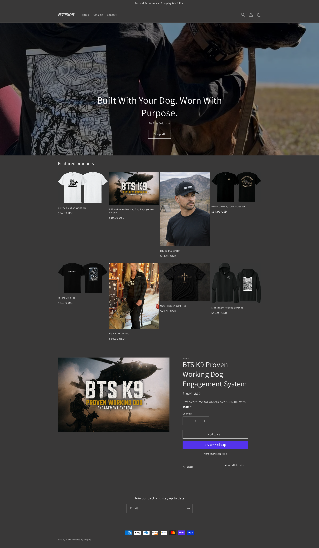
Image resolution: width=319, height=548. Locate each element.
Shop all (159, 134)
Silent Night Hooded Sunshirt (227, 307)
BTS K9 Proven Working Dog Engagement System (131, 211)
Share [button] (190, 466)
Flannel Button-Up (119, 333)
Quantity (187, 413)
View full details (234, 465)
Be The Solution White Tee (72, 208)
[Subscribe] (188, 508)
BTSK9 (69, 539)
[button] (243, 15)
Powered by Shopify (81, 539)
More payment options (215, 453)
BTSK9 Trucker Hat (170, 250)
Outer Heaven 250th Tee (173, 305)
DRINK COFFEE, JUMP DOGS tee (228, 206)
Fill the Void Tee (66, 297)
